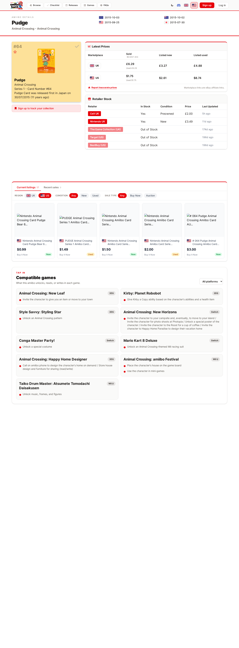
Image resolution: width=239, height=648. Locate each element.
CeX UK (94, 113)
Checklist (54, 5)
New (84, 195)
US (97, 77)
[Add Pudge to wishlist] (15, 52)
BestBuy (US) (98, 145)
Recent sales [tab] (52, 187)
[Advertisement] (156, 160)
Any (73, 195)
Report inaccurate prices (104, 87)
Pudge (19, 80)
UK (97, 65)
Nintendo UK (97, 121)
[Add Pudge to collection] (77, 46)
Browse (37, 5)
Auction (150, 195)
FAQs (106, 5)
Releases (73, 5)
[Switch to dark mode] (172, 5)
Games (90, 5)
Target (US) (97, 137)
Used (95, 195)
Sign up (207, 5)
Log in (222, 5)
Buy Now (135, 195)
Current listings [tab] (28, 187)
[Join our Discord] (179, 5)
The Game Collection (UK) (105, 129)
